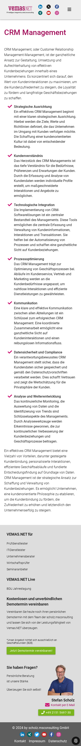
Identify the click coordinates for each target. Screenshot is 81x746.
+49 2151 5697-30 (58, 712)
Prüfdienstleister (17, 543)
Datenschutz (57, 741)
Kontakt (20, 741)
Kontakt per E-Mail (63, 705)
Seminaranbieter (17, 569)
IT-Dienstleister (16, 550)
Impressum (37, 741)
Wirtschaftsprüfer (18, 562)
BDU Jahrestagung (19, 588)
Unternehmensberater (21, 556)
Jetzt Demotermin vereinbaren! (31, 650)
